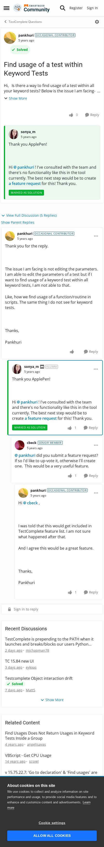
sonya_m (28, 131)
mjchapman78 (37, 650)
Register (76, 8)
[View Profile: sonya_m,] (13, 134)
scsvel (34, 761)
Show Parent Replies (17, 222)
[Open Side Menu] (6, 8)
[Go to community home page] (31, 8)
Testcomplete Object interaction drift (39, 678)
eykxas (31, 667)
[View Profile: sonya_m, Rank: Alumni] (17, 369)
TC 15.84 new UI (19, 661)
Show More (18, 98)
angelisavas (36, 744)
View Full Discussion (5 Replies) (31, 215)
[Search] (63, 8)
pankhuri (26, 35)
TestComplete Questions (25, 22)
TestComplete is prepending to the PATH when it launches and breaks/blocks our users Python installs (49, 642)
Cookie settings (52, 823)
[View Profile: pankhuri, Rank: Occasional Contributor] (10, 38)
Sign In (92, 8)
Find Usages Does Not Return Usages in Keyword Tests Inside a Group (49, 736)
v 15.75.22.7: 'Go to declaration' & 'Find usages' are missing (51, 775)
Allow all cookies (52, 836)
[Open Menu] (97, 21)
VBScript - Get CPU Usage (28, 755)
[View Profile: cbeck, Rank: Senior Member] (19, 445)
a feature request (25, 183)
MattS (30, 690)
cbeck (32, 442)
